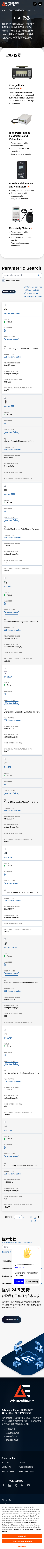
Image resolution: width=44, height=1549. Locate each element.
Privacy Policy (7, 1500)
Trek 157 (7, 767)
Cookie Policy (17, 1529)
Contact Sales (11, 340)
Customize (22, 1546)
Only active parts (13, 280)
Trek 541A (8, 1038)
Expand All (7, 1252)
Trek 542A (8, 1130)
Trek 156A (8, 677)
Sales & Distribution (27, 1471)
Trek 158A (8, 857)
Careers (22, 1462)
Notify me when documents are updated (17, 1242)
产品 (11, 10)
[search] (22, 275)
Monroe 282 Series (12, 314)
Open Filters (8, 292)
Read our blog (20, 1267)
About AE (5, 1462)
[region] (22, 1526)
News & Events (8, 1471)
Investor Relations (26, 1467)
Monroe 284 (9, 406)
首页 (4, 10)
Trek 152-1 (8, 587)
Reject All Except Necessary (22, 1541)
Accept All (22, 1536)
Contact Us (6, 1467)
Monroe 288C (9, 494)
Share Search (32, 293)
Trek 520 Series (10, 948)
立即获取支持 (10, 1320)
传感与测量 (20, 10)
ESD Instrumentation (13, 357)
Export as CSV (32, 290)
